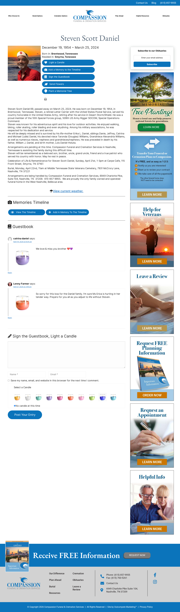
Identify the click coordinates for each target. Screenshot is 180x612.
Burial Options (38, 16)
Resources (54, 593)
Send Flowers (56, 84)
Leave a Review (77, 588)
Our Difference (56, 573)
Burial (52, 586)
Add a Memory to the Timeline (64, 69)
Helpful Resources (142, 16)
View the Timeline (25, 212)
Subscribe (152, 64)
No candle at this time (28, 405)
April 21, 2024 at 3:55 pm (22, 287)
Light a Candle (56, 62)
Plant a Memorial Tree (60, 91)
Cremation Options (60, 16)
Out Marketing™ (125, 607)
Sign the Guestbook (59, 76)
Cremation (78, 573)
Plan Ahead (119, 16)
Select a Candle (22, 387)
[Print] (45, 99)
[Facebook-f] (155, 575)
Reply (10, 273)
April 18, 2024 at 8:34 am (22, 242)
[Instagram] (155, 582)
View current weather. (68, 191)
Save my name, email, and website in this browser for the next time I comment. (55, 380)
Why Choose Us (14, 16)
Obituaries (166, 16)
